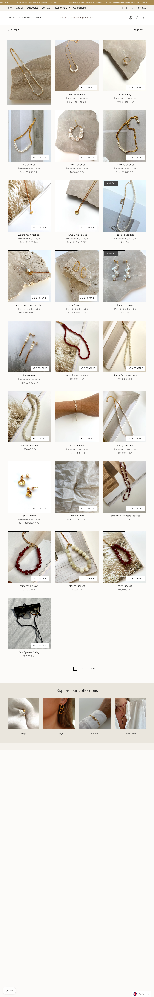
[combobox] (141, 994)
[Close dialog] (131, 464)
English (142, 994)
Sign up (106, 512)
